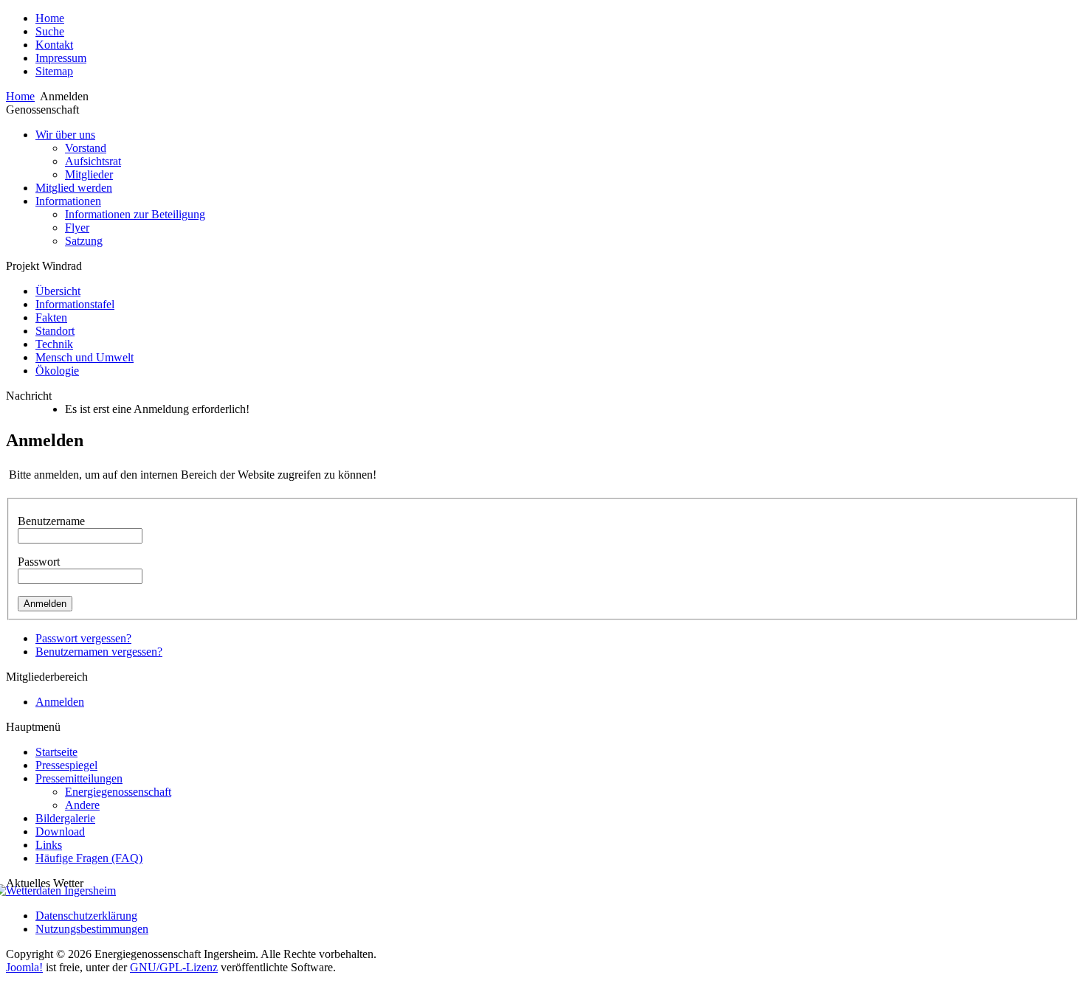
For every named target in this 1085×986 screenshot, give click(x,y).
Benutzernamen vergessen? (98, 651)
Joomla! (24, 967)
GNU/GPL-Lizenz (174, 967)
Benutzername (51, 521)
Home (20, 96)
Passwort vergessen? (83, 638)
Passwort (39, 561)
